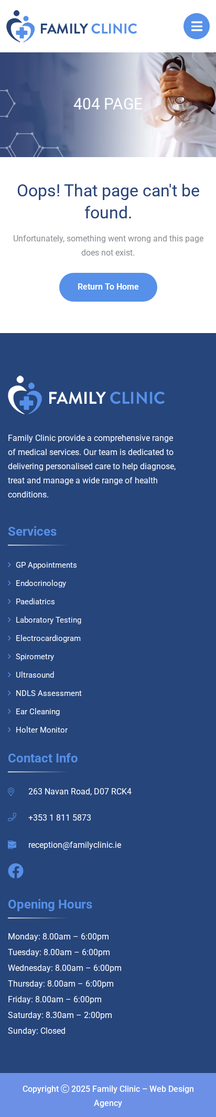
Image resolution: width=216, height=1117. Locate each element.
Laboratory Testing (48, 620)
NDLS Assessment (49, 693)
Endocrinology (41, 583)
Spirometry (35, 656)
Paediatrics (35, 601)
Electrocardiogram (48, 638)
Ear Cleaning (38, 711)
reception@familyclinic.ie (74, 845)
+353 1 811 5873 (59, 818)
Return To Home (108, 287)
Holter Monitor (42, 730)
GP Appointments (46, 565)
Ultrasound (35, 675)
